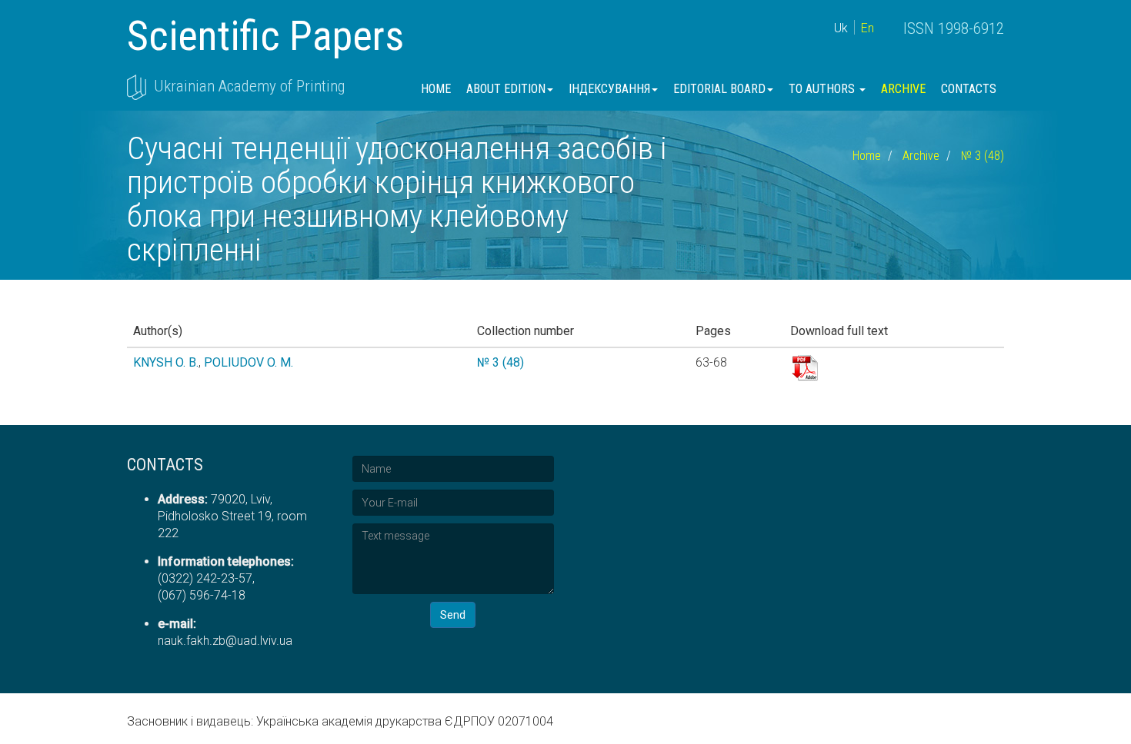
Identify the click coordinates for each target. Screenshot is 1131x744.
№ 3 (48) (982, 155)
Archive (903, 88)
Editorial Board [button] (719, 88)
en (867, 28)
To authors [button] (823, 88)
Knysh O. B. (166, 362)
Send (452, 615)
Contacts (968, 88)
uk (841, 28)
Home (436, 88)
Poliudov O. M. (248, 362)
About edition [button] (505, 88)
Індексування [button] (609, 88)
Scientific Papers (265, 36)
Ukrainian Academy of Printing (249, 86)
